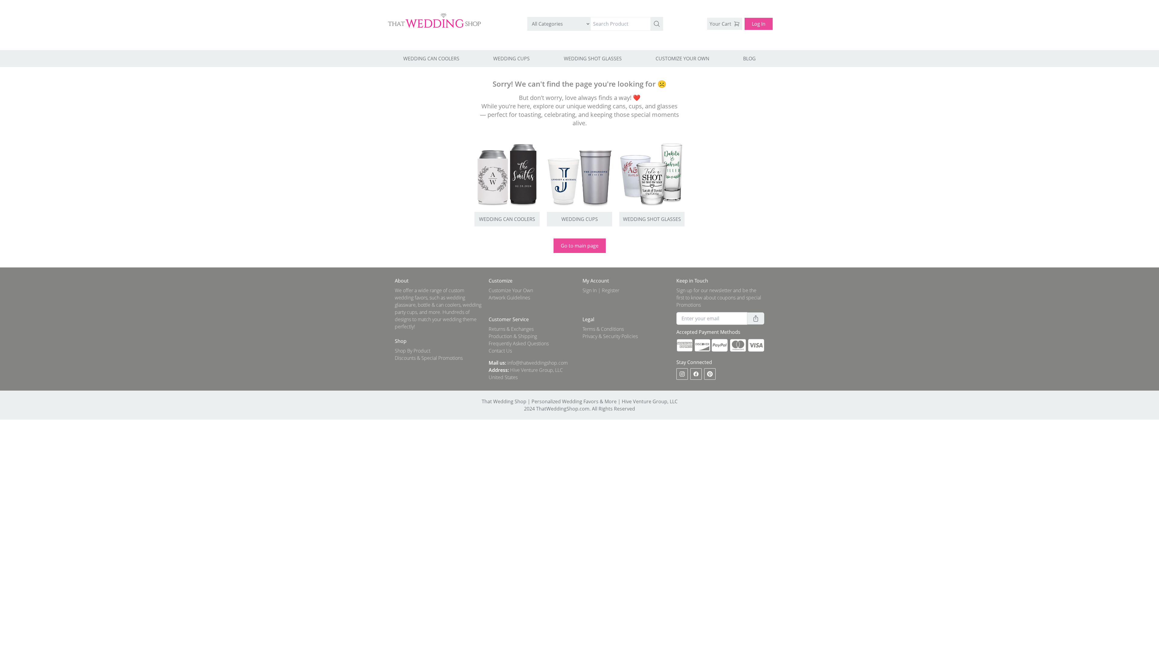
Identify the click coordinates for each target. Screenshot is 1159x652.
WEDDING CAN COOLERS (431, 58)
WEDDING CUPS (511, 58)
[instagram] (682, 374)
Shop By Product (412, 350)
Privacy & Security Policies (610, 336)
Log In (758, 24)
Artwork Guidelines (509, 297)
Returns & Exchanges (511, 329)
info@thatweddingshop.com (537, 363)
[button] (657, 23)
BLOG (749, 58)
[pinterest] (710, 374)
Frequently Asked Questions (519, 343)
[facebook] (696, 374)
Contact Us (500, 350)
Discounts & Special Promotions (429, 358)
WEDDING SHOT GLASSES (593, 58)
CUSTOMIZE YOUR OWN (682, 58)
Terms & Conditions (603, 329)
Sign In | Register (601, 290)
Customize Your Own (511, 290)
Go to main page (580, 245)
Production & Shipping (513, 336)
